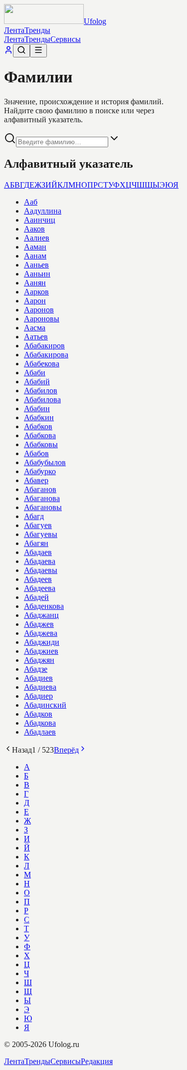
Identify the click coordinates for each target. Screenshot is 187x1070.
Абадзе (35, 669)
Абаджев (39, 624)
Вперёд (66, 750)
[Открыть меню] (38, 50)
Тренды (37, 30)
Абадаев (38, 552)
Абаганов (40, 489)
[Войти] (8, 51)
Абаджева (40, 633)
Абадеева (39, 588)
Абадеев (38, 579)
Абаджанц (41, 615)
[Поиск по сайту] (21, 50)
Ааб (30, 202)
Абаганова (42, 498)
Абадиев (38, 678)
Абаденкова (44, 606)
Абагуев (38, 525)
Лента (14, 30)
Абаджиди (41, 642)
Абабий (37, 381)
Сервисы (65, 39)
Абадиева (40, 687)
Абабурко (40, 471)
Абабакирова (46, 354)
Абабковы (41, 444)
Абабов (36, 453)
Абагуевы (40, 534)
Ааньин (37, 273)
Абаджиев (41, 651)
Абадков (38, 714)
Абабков (38, 426)
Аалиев (36, 238)
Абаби (34, 372)
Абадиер (38, 696)
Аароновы (41, 318)
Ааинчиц (39, 220)
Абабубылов (45, 462)
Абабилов (40, 390)
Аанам (35, 256)
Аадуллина (42, 211)
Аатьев (36, 336)
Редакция (97, 1061)
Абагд (34, 516)
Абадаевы (40, 570)
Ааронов (39, 309)
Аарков (36, 291)
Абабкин (39, 417)
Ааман (35, 247)
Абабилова (42, 399)
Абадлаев (40, 732)
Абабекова (41, 363)
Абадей (36, 597)
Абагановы (43, 507)
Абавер (36, 480)
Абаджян (39, 660)
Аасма (34, 327)
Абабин (37, 408)
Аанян (35, 282)
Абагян (36, 543)
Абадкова (40, 723)
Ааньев (36, 265)
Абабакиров (44, 345)
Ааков (34, 229)
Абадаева (39, 561)
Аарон (35, 300)
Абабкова (40, 435)
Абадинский (45, 705)
